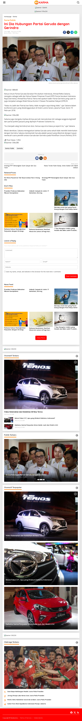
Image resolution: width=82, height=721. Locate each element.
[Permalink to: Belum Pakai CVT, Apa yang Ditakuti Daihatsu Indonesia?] (8, 420)
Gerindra (20, 148)
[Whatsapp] (75, 32)
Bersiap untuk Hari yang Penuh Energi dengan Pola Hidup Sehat (65, 208)
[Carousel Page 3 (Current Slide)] (43, 479)
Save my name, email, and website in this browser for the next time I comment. (33, 272)
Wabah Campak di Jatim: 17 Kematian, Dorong (39, 192)
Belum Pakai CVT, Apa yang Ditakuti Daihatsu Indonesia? (35, 418)
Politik (9, 33)
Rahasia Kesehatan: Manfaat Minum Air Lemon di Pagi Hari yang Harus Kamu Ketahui (39, 230)
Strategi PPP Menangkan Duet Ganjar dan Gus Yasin (20, 166)
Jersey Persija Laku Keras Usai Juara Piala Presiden (25, 695)
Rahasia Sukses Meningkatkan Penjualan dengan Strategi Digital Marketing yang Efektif (15, 230)
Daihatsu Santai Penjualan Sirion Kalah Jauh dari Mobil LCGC (36, 425)
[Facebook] (37, 158)
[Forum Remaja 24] (41, 2)
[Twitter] (41, 158)
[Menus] (4, 2)
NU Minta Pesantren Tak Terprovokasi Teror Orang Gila (22, 179)
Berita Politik (9, 148)
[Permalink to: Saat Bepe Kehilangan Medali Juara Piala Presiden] (41, 667)
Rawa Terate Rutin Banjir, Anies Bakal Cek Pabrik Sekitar (61, 166)
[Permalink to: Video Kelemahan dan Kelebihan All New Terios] (41, 384)
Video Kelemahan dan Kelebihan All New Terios (23, 412)
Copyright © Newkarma (10, 718)
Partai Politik (10, 20)
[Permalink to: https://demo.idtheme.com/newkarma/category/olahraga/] (77, 642)
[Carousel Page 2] (41, 479)
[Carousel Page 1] (38, 479)
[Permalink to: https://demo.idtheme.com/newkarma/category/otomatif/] (77, 356)
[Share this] (64, 32)
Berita (6, 33)
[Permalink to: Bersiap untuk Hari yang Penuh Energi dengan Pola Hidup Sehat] (66, 198)
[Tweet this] (68, 32)
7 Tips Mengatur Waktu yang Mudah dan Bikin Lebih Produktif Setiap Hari (65, 229)
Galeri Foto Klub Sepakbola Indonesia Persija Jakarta (26, 704)
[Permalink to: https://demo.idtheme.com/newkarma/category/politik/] (77, 435)
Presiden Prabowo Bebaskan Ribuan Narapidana (14, 192)
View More (41, 338)
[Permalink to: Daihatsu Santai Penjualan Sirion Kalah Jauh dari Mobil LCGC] (8, 426)
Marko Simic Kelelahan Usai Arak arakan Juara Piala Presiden (29, 699)
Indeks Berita (38, 718)
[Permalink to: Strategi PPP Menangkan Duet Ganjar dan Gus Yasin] (41, 460)
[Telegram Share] (72, 32)
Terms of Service (25, 718)
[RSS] (45, 158)
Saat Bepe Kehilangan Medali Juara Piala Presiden (25, 691)
